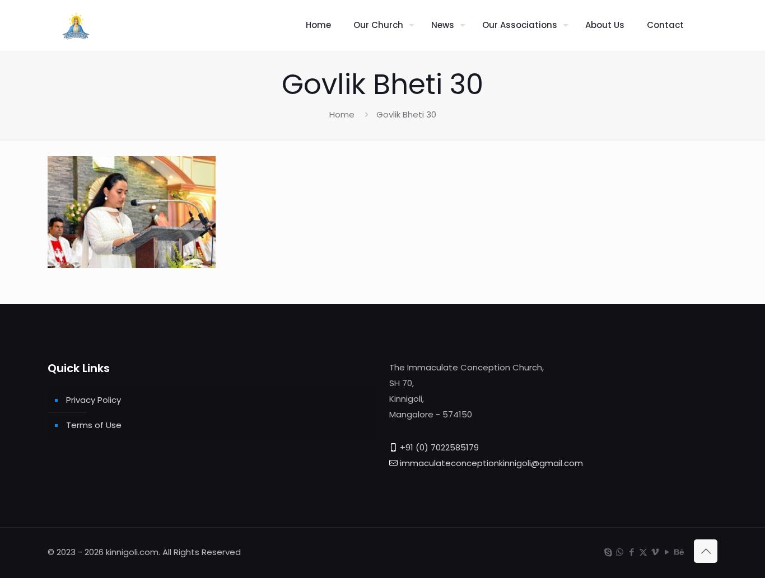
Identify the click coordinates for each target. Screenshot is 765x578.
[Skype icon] (608, 552)
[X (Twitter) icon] (643, 552)
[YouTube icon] (667, 552)
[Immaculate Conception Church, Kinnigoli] (75, 25)
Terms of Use (94, 425)
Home (341, 114)
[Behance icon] (678, 552)
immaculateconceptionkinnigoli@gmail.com (491, 463)
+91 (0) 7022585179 (439, 447)
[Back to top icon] (705, 551)
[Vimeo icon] (655, 552)
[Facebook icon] (631, 552)
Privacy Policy (93, 400)
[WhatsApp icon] (619, 552)
